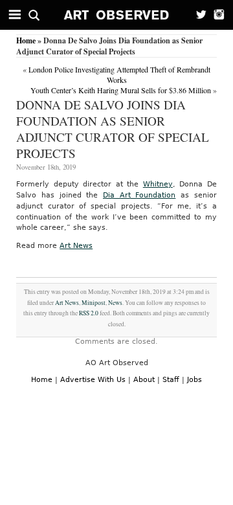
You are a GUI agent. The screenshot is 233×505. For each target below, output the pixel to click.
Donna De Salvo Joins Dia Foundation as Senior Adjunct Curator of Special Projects (112, 128)
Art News (76, 245)
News (115, 302)
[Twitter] (197, 15)
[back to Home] (117, 15)
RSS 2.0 (88, 313)
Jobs (194, 380)
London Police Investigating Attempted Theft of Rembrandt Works (119, 74)
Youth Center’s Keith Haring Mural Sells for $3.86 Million (120, 90)
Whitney (158, 184)
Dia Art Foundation (139, 195)
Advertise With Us (93, 380)
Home (26, 40)
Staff (170, 380)
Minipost (93, 302)
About (144, 380)
